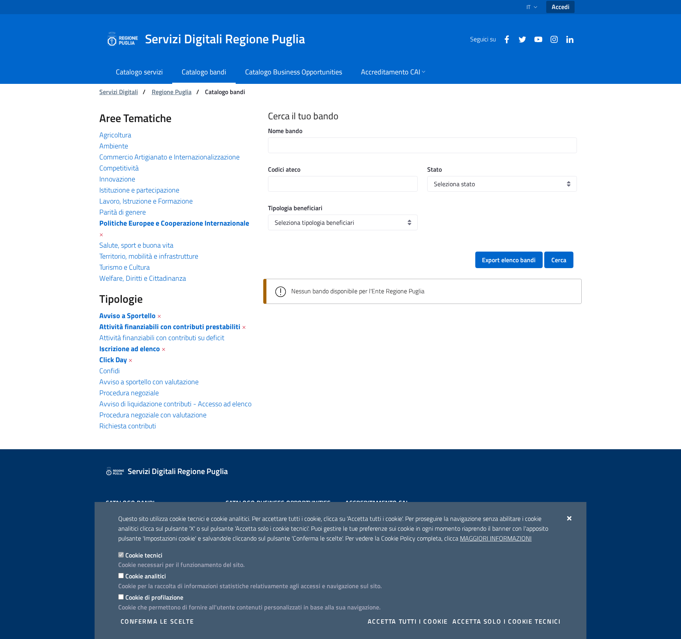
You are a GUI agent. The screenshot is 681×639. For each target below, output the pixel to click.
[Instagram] (551, 38)
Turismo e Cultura (124, 267)
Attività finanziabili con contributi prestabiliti (169, 326)
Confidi (109, 370)
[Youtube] (535, 38)
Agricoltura (115, 135)
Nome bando (285, 130)
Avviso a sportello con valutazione (149, 381)
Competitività (119, 168)
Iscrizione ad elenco (129, 348)
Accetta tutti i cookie (408, 621)
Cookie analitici (145, 576)
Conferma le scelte (157, 621)
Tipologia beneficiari (295, 208)
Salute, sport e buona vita (136, 245)
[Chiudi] (570, 518)
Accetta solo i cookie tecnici (506, 621)
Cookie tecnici (143, 555)
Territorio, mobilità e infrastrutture (148, 256)
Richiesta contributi (127, 425)
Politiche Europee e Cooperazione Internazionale (174, 223)
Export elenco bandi (509, 260)
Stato (434, 169)
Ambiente (113, 146)
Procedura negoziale (129, 392)
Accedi (560, 6)
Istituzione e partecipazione (139, 190)
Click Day (113, 359)
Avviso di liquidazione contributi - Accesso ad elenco (175, 403)
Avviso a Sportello (127, 315)
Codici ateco (284, 169)
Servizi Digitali (118, 91)
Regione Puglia (172, 91)
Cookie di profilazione (154, 597)
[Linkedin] (567, 38)
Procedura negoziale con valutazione (153, 414)
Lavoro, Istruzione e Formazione (146, 201)
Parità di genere (122, 212)
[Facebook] (504, 38)
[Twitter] (519, 38)
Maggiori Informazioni (496, 538)
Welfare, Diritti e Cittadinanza (142, 278)
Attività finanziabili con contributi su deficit (161, 337)
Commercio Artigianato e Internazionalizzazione (169, 157)
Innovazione (117, 179)
